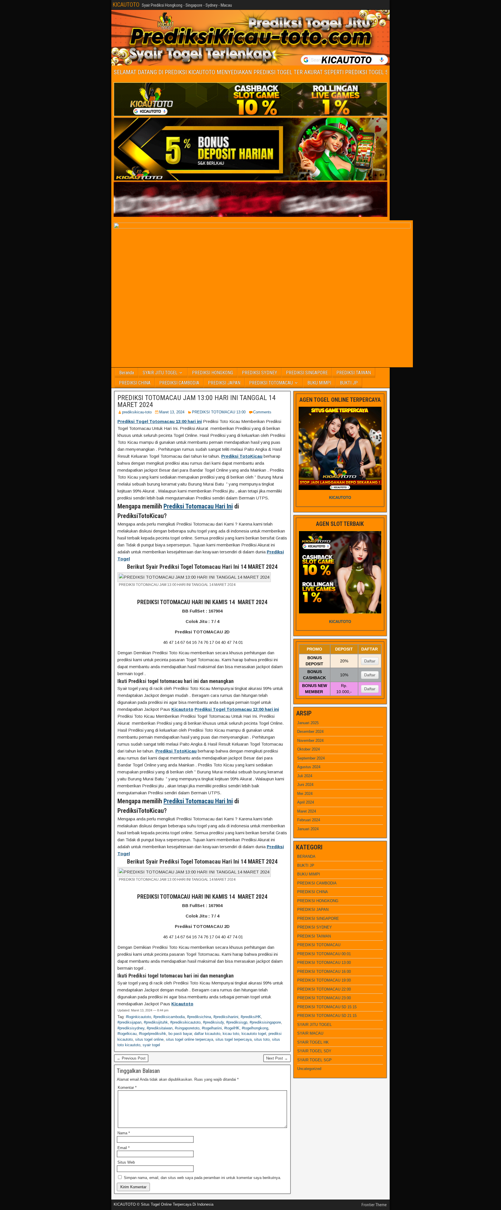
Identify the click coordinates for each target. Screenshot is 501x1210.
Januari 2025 (308, 723)
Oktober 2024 (308, 749)
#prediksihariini (225, 1017)
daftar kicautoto (207, 1033)
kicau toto (231, 1033)
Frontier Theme (374, 1204)
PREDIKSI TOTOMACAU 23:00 (324, 998)
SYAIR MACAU (310, 1033)
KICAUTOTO (125, 4)
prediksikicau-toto (137, 412)
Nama (123, 1133)
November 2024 (310, 740)
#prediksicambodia (169, 1017)
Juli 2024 (304, 776)
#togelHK (231, 1028)
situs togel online (149, 1039)
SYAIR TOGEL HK (313, 1042)
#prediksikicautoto (185, 1022)
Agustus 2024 (308, 767)
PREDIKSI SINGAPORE (307, 372)
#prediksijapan (129, 1022)
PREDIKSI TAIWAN (353, 372)
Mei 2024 (305, 793)
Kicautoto (182, 709)
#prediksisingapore (265, 1022)
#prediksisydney (130, 1028)
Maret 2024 (306, 811)
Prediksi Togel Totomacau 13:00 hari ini (159, 421)
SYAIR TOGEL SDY (314, 1051)
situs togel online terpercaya (189, 1039)
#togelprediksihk (152, 1033)
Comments (262, 412)
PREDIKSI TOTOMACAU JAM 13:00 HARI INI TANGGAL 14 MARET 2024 (196, 401)
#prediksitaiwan (160, 1028)
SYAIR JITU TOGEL (160, 372)
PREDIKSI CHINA (134, 383)
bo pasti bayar (180, 1033)
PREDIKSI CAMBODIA (179, 383)
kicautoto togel (254, 1033)
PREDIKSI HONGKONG (212, 372)
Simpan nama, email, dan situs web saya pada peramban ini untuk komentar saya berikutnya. (202, 1178)
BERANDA (306, 856)
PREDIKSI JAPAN (224, 383)
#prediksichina (199, 1017)
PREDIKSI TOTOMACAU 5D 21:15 (327, 1015)
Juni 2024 (305, 784)
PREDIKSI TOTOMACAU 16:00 (324, 971)
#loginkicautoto (138, 1017)
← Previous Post (131, 1058)
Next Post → (277, 1058)
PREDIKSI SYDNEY (259, 372)
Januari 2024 (308, 829)
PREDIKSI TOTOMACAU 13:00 (219, 412)
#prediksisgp (236, 1022)
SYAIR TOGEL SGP (314, 1060)
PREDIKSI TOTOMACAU (271, 383)
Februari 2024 (308, 820)
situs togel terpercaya (233, 1039)
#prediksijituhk (156, 1022)
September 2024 (311, 758)
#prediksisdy (213, 1022)
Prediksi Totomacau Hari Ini (198, 506)
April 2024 (305, 802)
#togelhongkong (255, 1028)
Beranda (126, 372)
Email (123, 1148)
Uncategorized (309, 1069)
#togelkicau (127, 1033)
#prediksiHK (251, 1017)
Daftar (369, 661)
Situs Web (126, 1162)
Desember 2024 (310, 731)
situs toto (262, 1039)
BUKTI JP (349, 383)
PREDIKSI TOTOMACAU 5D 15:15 (327, 1007)
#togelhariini (212, 1028)
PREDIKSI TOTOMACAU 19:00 (324, 980)
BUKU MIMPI (319, 383)
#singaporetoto (187, 1028)
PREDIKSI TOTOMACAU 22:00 (324, 989)
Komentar (127, 1087)
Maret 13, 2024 (171, 412)
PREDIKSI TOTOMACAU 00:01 (324, 954)
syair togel (151, 1045)
